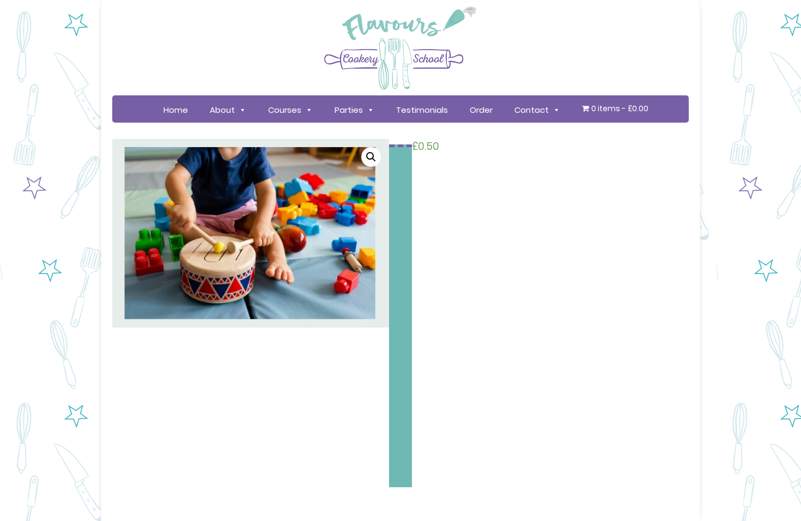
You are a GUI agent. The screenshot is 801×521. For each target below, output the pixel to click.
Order (481, 110)
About (222, 110)
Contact (531, 110)
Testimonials (422, 110)
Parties (349, 110)
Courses (284, 110)
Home (175, 110)
